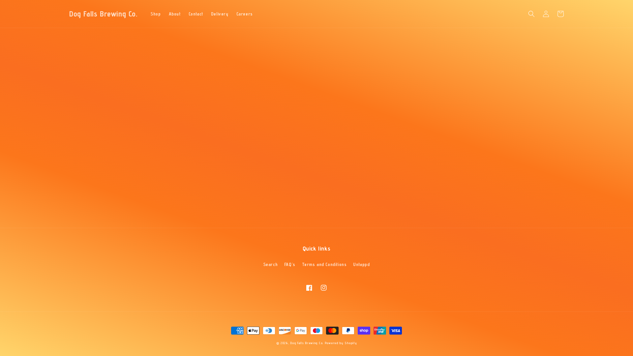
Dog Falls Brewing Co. (306, 343)
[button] (531, 14)
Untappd (361, 264)
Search (270, 264)
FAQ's (289, 264)
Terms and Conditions (324, 264)
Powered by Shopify (341, 343)
